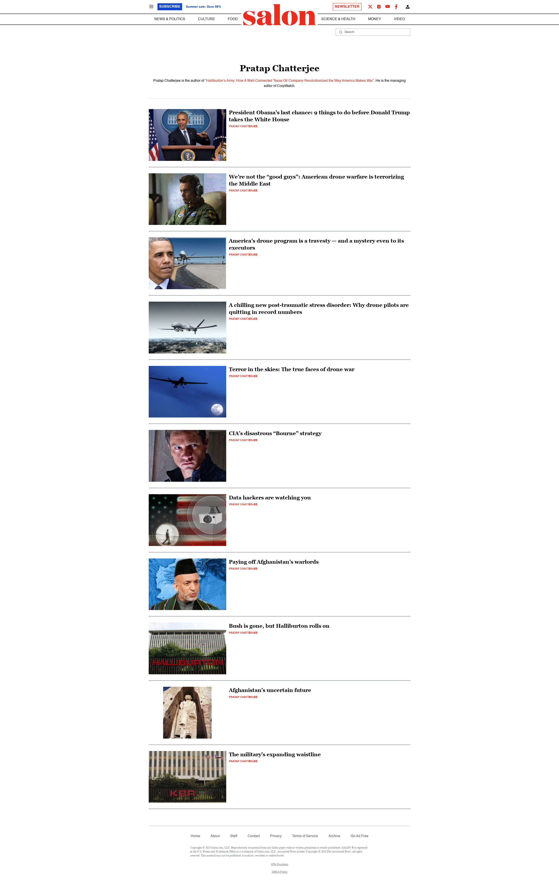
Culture (206, 19)
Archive (334, 836)
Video (399, 19)
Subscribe (169, 7)
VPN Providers (279, 864)
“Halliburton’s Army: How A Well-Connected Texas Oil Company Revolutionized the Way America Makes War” (289, 81)
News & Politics (169, 19)
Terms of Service (305, 836)
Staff (233, 836)
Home (195, 836)
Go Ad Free (359, 836)
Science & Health (338, 19)
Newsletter (347, 7)
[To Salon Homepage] (279, 14)
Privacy (276, 836)
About (215, 836)
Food (233, 19)
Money (374, 19)
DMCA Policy (279, 872)
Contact (254, 836)
